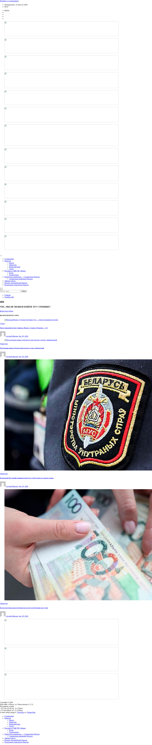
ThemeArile (31, 712)
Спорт (11, 269)
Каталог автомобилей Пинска (15, 283)
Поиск (24, 291)
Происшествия (14, 267)
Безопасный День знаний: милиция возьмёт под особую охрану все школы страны (27, 478)
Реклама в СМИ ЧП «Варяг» (15, 271)
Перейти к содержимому (9, 1)
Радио (11, 273)
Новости (7, 261)
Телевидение (14, 275)
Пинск (11, 263)
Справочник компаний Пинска (21, 279)
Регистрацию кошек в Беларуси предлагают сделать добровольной (22, 348)
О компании (9, 259)
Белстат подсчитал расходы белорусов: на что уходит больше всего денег (24, 608)
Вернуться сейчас (6, 311)
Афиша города (9, 281)
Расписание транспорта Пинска (16, 285)
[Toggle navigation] (1, 255)
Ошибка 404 (9, 297)
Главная (7, 295)
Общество (13, 265)
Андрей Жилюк (12, 336)
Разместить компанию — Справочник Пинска (22, 277)
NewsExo (20, 712)
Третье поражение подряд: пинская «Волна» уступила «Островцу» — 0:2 (24, 328)
